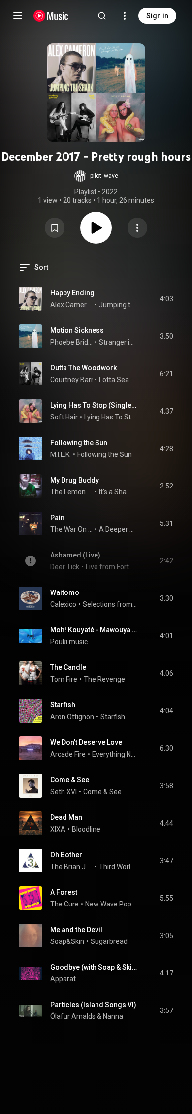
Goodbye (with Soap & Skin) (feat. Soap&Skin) (93, 967)
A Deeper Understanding (118, 529)
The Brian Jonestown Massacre (71, 866)
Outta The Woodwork (83, 368)
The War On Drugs (71, 529)
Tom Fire (63, 679)
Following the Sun (78, 443)
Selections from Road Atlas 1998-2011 (110, 604)
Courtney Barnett (77, 379)
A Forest (63, 892)
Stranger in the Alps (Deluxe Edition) (118, 342)
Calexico (63, 604)
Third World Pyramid (118, 866)
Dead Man (66, 817)
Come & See (69, 780)
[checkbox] (166, 299)
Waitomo (64, 592)
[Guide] (18, 16)
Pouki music (69, 642)
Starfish (62, 705)
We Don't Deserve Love (86, 742)
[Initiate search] (102, 16)
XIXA (57, 829)
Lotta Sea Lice (118, 379)
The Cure (64, 904)
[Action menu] (137, 228)
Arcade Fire (68, 754)
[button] (96, 176)
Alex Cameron (71, 305)
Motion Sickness (77, 330)
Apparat (63, 979)
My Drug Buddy (74, 480)
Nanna (113, 1016)
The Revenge (104, 679)
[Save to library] (55, 228)
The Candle (68, 667)
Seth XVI (63, 792)
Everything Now (114, 754)
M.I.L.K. (60, 454)
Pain (57, 518)
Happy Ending (72, 293)
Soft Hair (64, 417)
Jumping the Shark (118, 305)
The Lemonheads (71, 492)
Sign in (157, 16)
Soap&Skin (67, 941)
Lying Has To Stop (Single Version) (93, 405)
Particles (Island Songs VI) (93, 1005)
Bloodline (86, 829)
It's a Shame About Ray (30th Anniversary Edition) (118, 492)
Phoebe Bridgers (71, 342)
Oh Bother (66, 855)
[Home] (50, 16)
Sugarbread (109, 941)
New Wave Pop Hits (111, 904)
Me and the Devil (76, 930)
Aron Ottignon (72, 717)
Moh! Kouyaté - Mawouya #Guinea (93, 630)
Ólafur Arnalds (73, 1016)
